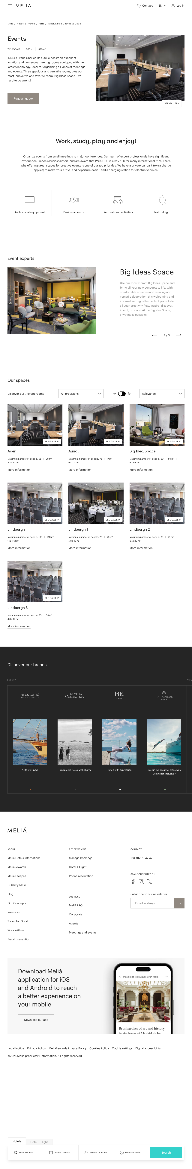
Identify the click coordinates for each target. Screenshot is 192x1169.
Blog (10, 894)
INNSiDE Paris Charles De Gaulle (64, 23)
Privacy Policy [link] (36, 1048)
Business (74, 896)
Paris (41, 23)
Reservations (77, 849)
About (11, 849)
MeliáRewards (17, 867)
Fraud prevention (19, 939)
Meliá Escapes (17, 876)
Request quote (23, 98)
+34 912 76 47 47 (141, 858)
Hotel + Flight (77, 867)
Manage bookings (80, 858)
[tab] (17, 1141)
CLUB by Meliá (17, 885)
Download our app (36, 1020)
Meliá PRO (75, 905)
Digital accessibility (148, 1048)
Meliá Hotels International (24, 858)
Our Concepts (17, 903)
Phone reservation (81, 876)
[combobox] (163, 5)
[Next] (178, 335)
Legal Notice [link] (16, 1048)
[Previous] (154, 335)
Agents (73, 923)
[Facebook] (133, 881)
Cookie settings (122, 1048)
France (31, 23)
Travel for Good (18, 921)
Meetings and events (82, 932)
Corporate (75, 914)
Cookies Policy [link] (99, 1048)
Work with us (16, 930)
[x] (149, 881)
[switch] (122, 393)
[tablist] (96, 1141)
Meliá (10, 23)
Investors (14, 912)
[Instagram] (141, 881)
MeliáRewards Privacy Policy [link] (67, 1048)
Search (166, 1152)
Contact (136, 849)
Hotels (20, 23)
